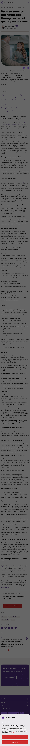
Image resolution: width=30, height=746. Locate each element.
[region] (15, 730)
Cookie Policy (11, 732)
